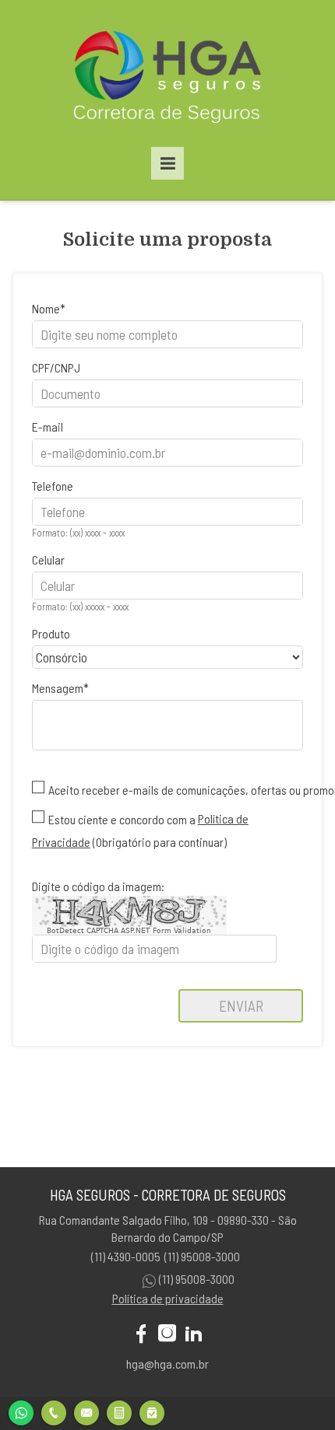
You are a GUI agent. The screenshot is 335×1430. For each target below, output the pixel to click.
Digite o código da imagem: (98, 886)
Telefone (52, 485)
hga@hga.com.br (167, 1363)
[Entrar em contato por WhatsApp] (21, 1411)
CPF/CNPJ (56, 367)
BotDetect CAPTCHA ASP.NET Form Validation (129, 931)
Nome (46, 308)
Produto (51, 633)
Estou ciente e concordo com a (122, 819)
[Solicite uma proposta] (119, 1411)
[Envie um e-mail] (86, 1411)
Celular (48, 559)
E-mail (47, 426)
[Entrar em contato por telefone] (53, 1412)
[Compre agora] (151, 1411)
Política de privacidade (168, 1298)
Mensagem (57, 687)
